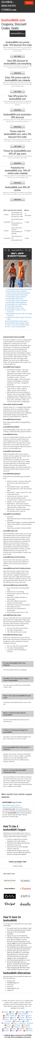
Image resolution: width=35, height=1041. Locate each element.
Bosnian (30, 1012)
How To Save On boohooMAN (16, 327)
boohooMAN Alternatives (14, 306)
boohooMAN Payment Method (16, 297)
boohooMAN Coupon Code (15, 308)
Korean (30, 1023)
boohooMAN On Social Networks (17, 304)
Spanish (29, 1029)
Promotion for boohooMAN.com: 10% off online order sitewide (17, 170)
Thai (13, 1030)
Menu (30, 3)
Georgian (14, 1019)
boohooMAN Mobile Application (16, 302)
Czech (30, 1015)
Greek (30, 1019)
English (5, 1012)
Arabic (13, 1012)
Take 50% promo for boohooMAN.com (17, 97)
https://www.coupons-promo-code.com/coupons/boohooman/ (12, 806)
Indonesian (6, 1023)
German (22, 1019)
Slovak (13, 1029)
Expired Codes (12, 802)
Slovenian (21, 1029)
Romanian (26, 1027)
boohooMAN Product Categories (17, 291)
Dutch (14, 1017)
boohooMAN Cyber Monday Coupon (18, 323)
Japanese (22, 1023)
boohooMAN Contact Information (17, 300)
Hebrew (9, 1021)
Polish (8, 1027)
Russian (6, 1029)
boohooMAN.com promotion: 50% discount (18, 116)
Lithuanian (17, 1025)
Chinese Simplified (22, 1014)
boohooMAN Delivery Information (17, 295)
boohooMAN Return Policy (15, 298)
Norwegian (26, 1025)
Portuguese (16, 1027)
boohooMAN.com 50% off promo (17, 188)
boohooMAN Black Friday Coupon (17, 321)
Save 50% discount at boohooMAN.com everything (17, 62)
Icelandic (26, 1021)
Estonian (21, 1017)
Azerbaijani (21, 1012)
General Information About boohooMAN (19, 289)
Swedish (6, 1030)
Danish (6, 1017)
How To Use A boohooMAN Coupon (18, 325)
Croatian (22, 1015)
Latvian (8, 1025)
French (6, 1019)
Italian (15, 1023)
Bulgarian (11, 1014)
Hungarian (17, 1021)
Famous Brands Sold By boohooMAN (18, 293)
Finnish (29, 1017)
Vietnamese (28, 1030)
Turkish (19, 1030)
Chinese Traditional (10, 1015)
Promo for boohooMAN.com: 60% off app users (17, 152)
